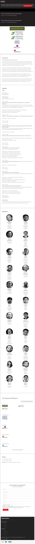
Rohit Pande (25, 337)
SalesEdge (4, 526)
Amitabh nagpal (26, 223)
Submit (6, 509)
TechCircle (4, 524)
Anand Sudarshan (9, 239)
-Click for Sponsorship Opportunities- (17, 449)
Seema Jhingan (9, 369)
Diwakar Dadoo (9, 273)
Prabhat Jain (25, 305)
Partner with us (5, 531)
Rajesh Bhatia (9, 337)
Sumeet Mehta (25, 384)
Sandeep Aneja (26, 354)
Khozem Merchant (25, 273)
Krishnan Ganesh (9, 290)
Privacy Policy (5, 533)
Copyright (4, 534)
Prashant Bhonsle (9, 321)
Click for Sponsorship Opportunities (26, 401)
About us (4, 530)
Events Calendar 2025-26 (27, 5)
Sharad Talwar (9, 384)
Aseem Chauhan (9, 257)
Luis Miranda (26, 290)
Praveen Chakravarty (26, 321)
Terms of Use (5, 532)
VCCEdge (4, 525)
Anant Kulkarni (26, 239)
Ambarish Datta (9, 223)
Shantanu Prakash (25, 369)
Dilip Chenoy (25, 257)
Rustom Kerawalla (9, 354)
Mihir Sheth (9, 305)
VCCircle (4, 523)
